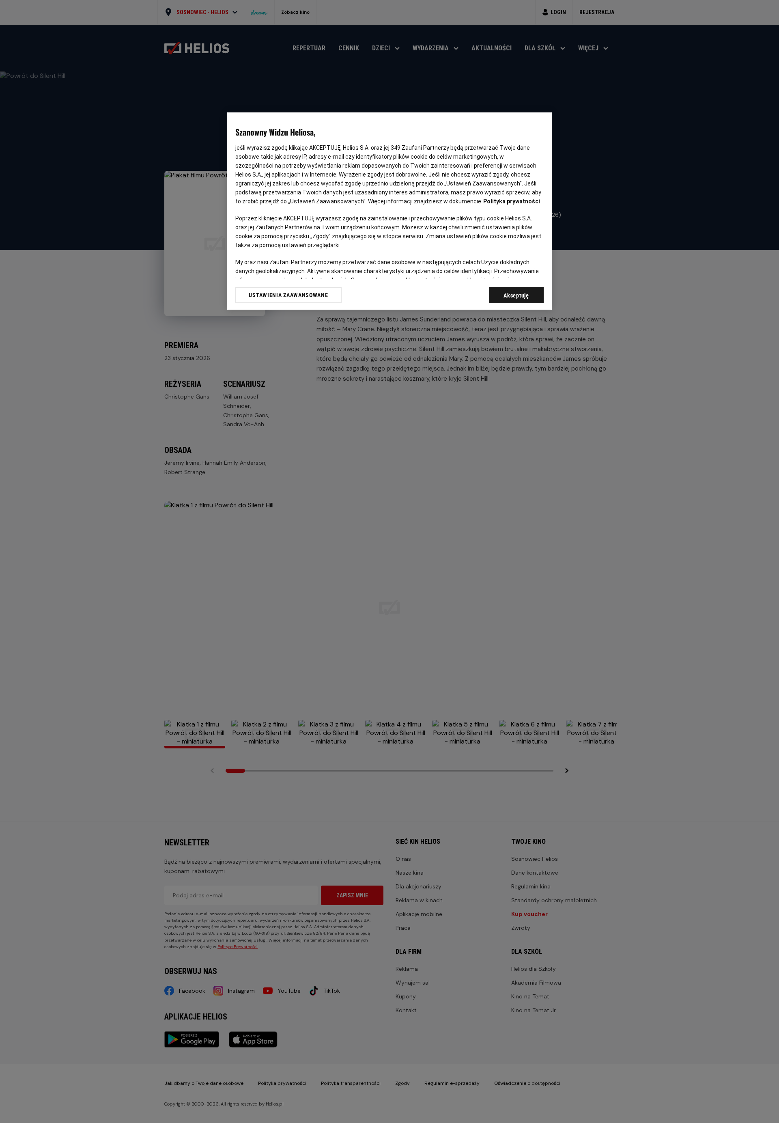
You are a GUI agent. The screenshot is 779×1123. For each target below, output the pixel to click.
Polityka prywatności (511, 201)
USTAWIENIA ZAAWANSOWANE (288, 295)
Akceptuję (516, 295)
